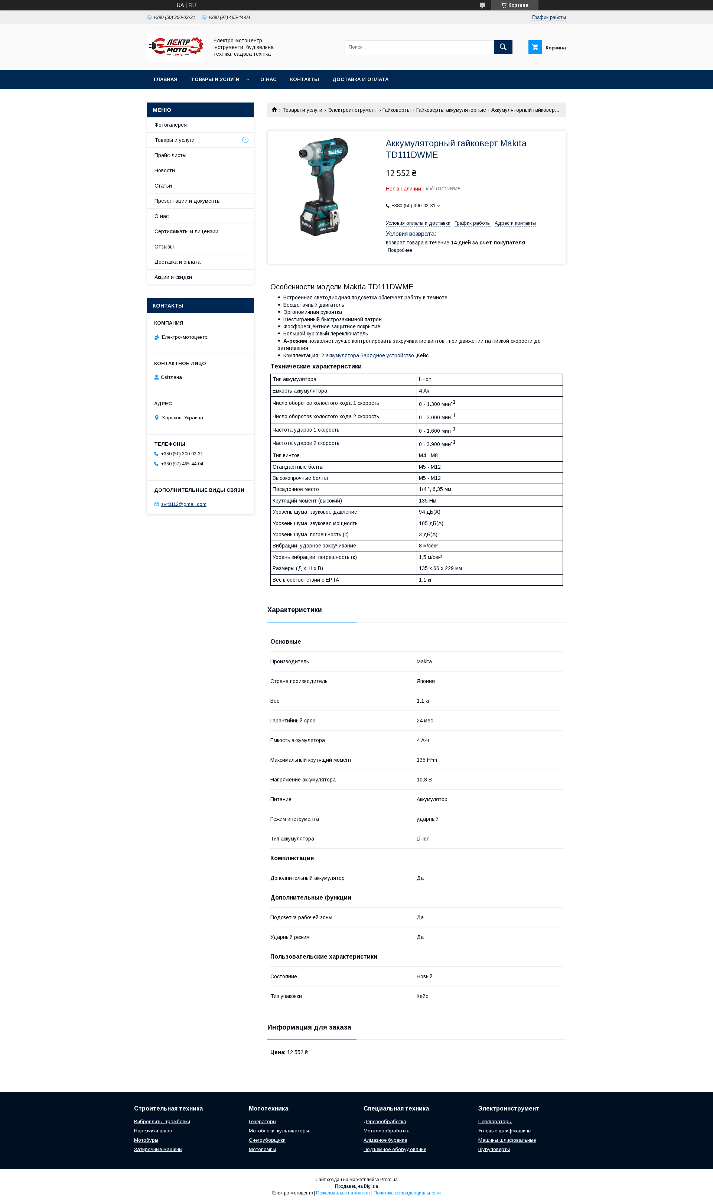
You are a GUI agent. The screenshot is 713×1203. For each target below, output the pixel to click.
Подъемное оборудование (395, 1149)
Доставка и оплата (360, 79)
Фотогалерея (170, 125)
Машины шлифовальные (507, 1140)
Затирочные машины (158, 1149)
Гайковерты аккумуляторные (451, 110)
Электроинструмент (352, 110)
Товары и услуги (215, 79)
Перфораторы (495, 1121)
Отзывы (164, 247)
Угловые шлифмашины (504, 1131)
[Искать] (503, 47)
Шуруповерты (494, 1149)
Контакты (304, 79)
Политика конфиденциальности (407, 1193)
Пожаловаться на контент (343, 1193)
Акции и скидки (173, 277)
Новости (164, 170)
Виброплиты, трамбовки (162, 1121)
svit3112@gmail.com (183, 504)
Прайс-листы (170, 155)
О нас (268, 79)
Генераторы (262, 1121)
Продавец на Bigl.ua (356, 1186)
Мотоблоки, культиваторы (279, 1131)
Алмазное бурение (385, 1140)
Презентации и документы (187, 201)
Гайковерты (396, 110)
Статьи (163, 186)
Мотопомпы (262, 1149)
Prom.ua (389, 1179)
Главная (166, 79)
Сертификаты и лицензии (186, 231)
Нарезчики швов (153, 1131)
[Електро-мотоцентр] (176, 60)
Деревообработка (385, 1121)
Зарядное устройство (387, 355)
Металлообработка (387, 1131)
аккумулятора (342, 355)
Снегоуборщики (267, 1140)
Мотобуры (146, 1140)
